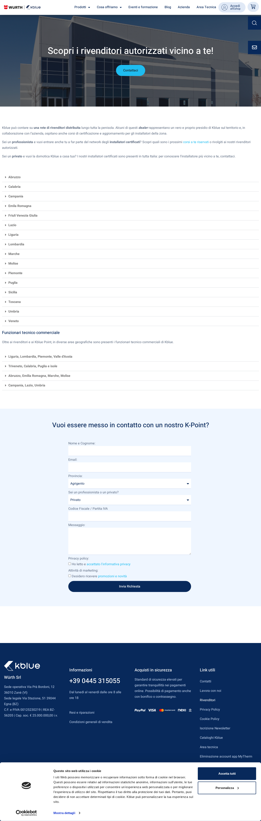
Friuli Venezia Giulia (23, 215)
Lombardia (16, 244)
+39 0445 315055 (94, 681)
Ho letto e (101, 564)
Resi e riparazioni (81, 712)
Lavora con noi (210, 690)
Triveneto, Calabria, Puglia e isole (32, 366)
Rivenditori (207, 700)
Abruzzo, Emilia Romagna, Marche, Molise (39, 375)
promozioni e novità (112, 576)
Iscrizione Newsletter (215, 728)
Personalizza (225, 787)
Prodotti (80, 7)
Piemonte (15, 273)
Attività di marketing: (83, 571)
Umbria (13, 311)
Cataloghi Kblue (211, 737)
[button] (130, 177)
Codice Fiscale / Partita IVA (88, 509)
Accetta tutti (227, 773)
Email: (72, 460)
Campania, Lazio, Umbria (26, 385)
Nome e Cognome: (81, 444)
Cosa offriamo (107, 7)
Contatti (205, 681)
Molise (13, 263)
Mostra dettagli (64, 813)
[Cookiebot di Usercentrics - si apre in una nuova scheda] (26, 813)
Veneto (13, 321)
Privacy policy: (78, 559)
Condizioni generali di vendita (90, 722)
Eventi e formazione (143, 7)
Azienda (184, 7)
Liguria (13, 234)
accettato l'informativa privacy (108, 564)
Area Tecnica (206, 7)
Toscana (14, 301)
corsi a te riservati (196, 142)
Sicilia (12, 292)
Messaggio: (76, 525)
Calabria (14, 186)
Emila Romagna (19, 206)
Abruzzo (14, 177)
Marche (14, 253)
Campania (15, 196)
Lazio (12, 225)
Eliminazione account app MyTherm (226, 756)
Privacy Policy (210, 709)
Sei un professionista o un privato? (93, 493)
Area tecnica (209, 747)
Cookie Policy (209, 718)
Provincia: (75, 476)
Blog (168, 7)
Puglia (13, 282)
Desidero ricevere (99, 576)
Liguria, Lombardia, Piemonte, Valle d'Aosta (40, 356)
